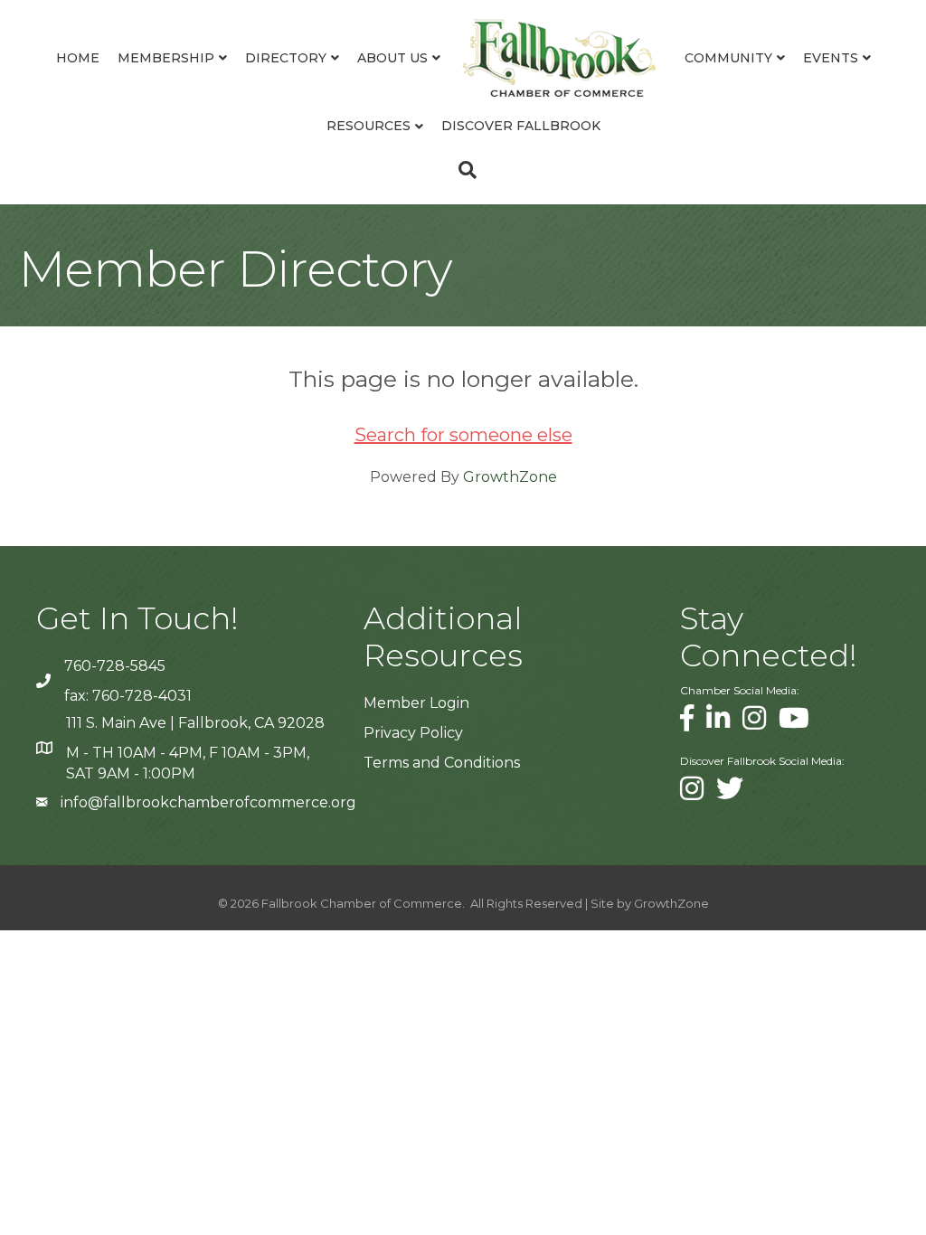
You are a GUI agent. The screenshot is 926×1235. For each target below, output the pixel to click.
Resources (368, 126)
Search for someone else (463, 435)
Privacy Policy (413, 732)
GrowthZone (510, 477)
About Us (392, 58)
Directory (285, 58)
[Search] (463, 170)
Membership (166, 58)
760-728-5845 (114, 665)
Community (728, 58)
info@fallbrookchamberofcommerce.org (208, 802)
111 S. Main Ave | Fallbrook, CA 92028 (195, 722)
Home (77, 58)
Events (830, 58)
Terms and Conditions (442, 762)
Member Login (416, 703)
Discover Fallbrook (520, 126)
